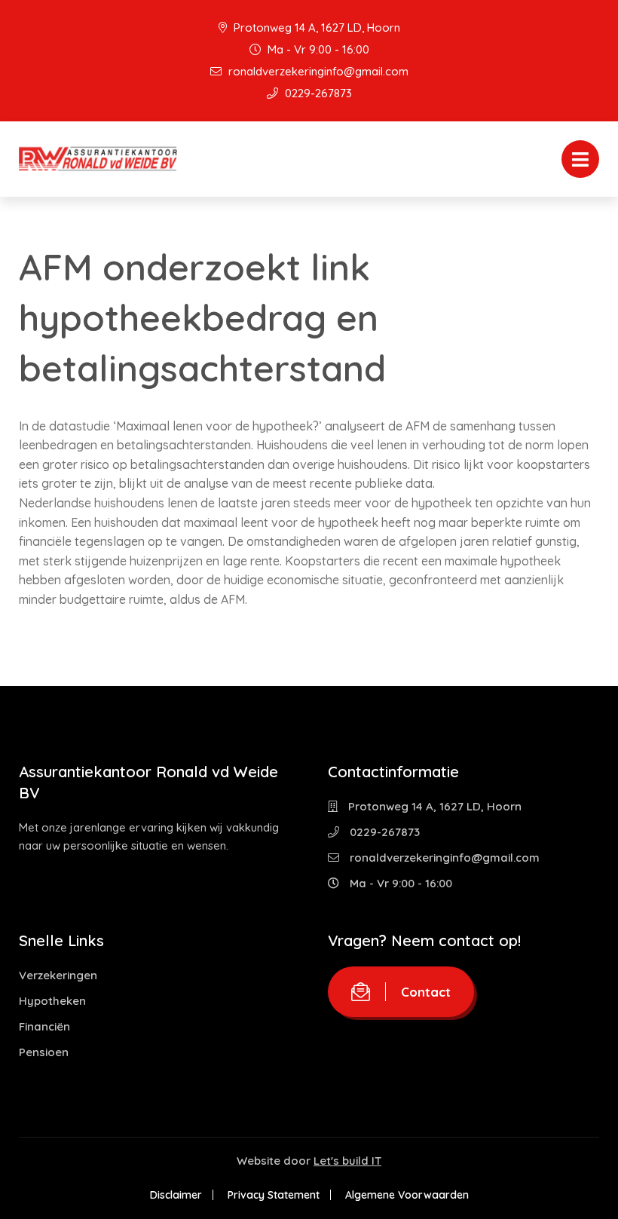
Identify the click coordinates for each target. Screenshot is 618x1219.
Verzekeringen (58, 975)
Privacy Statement (274, 1195)
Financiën (44, 1026)
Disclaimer (176, 1195)
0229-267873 (317, 93)
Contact (426, 992)
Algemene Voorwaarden (407, 1195)
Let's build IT (347, 1160)
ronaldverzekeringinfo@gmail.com (316, 71)
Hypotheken (52, 1001)
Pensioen (44, 1052)
